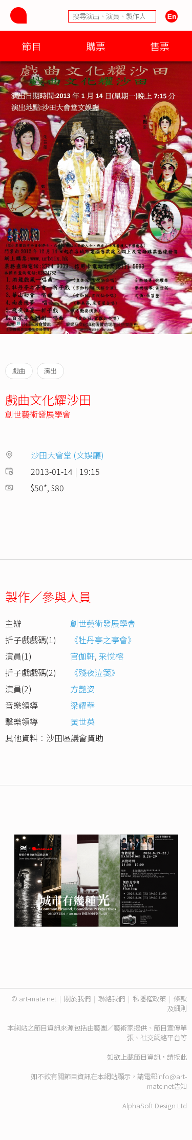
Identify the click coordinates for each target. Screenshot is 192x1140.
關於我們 (77, 998)
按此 (180, 1057)
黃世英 (82, 721)
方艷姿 (82, 689)
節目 (31, 46)
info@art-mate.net (167, 1081)
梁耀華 (82, 705)
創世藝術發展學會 (38, 414)
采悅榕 (111, 656)
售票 (159, 46)
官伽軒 (82, 656)
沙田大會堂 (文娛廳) (67, 455)
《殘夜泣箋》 (94, 672)
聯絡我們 (111, 998)
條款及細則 (177, 1003)
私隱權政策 (149, 998)
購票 (95, 46)
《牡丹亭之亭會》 (103, 639)
